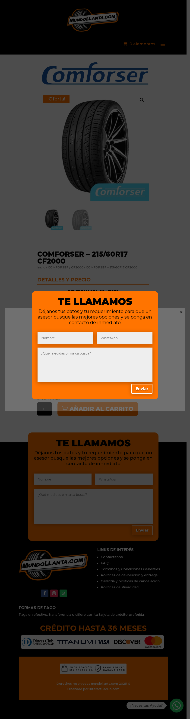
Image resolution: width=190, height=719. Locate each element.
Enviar (142, 388)
